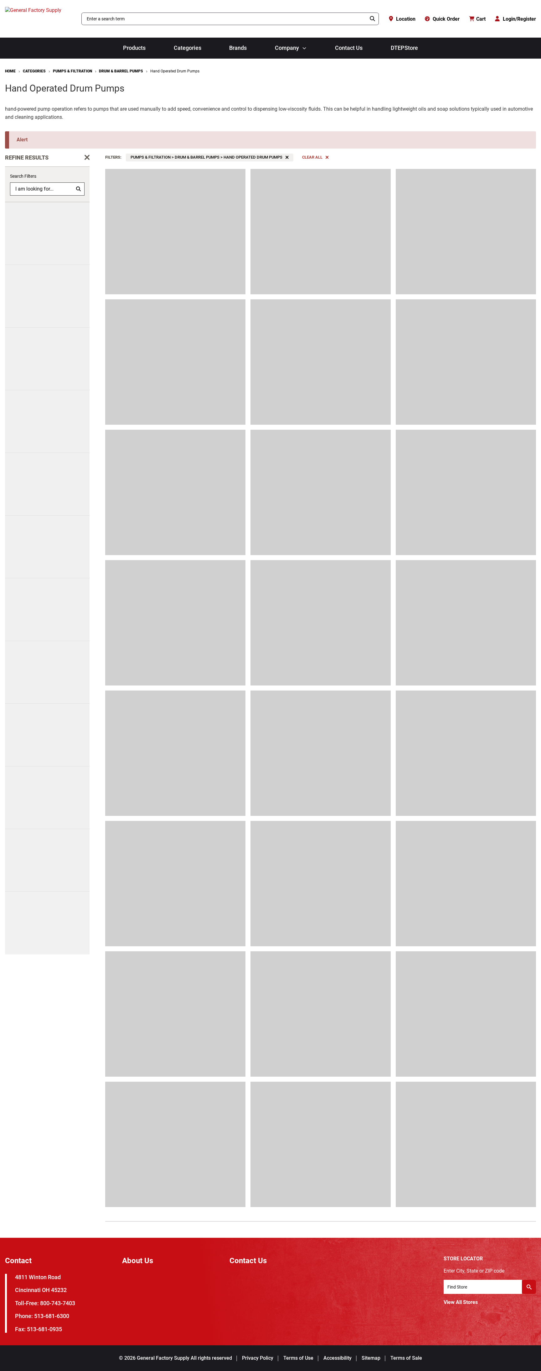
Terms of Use (298, 1358)
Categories (187, 48)
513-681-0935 (44, 1329)
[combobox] (224, 19)
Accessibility (337, 1358)
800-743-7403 (57, 1303)
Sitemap (371, 1358)
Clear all (312, 157)
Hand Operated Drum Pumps (174, 71)
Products (134, 48)
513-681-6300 (51, 1316)
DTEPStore (404, 48)
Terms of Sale (406, 1358)
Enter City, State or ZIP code (474, 1271)
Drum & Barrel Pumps (121, 71)
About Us (137, 1260)
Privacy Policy (257, 1358)
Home (10, 71)
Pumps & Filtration (72, 71)
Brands (238, 48)
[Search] (373, 19)
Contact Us (349, 48)
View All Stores (461, 1302)
